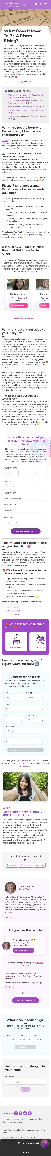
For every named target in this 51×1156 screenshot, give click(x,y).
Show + (25, 993)
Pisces (5, 140)
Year (7, 704)
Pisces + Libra (12, 607)
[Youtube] (25, 1113)
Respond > (14, 987)
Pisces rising (26, 865)
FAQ (42, 1119)
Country (9, 737)
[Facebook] (16, 1113)
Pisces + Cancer (13, 610)
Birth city (9, 726)
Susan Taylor (34, 82)
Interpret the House (24, 531)
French (37, 1137)
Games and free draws (12, 1122)
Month (29, 693)
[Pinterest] (30, 1113)
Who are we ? (33, 1119)
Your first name (10, 505)
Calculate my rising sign (22, 750)
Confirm (25, 1089)
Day (6, 693)
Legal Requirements (11, 1130)
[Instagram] (20, 1113)
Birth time (8, 481)
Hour (7, 715)
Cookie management (30, 1130)
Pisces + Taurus (13, 614)
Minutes (30, 715)
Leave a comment (24, 1000)
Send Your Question (24, 318)
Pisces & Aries (16, 647)
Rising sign (11, 865)
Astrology (40, 865)
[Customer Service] (41, 4)
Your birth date (10, 468)
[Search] (36, 4)
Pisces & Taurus (40, 647)
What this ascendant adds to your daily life (26, 107)
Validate (22, 1047)
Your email (8, 518)
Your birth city (10, 493)
